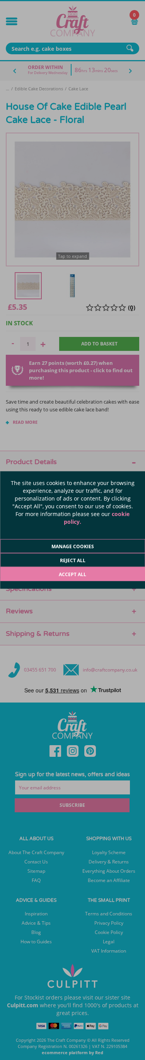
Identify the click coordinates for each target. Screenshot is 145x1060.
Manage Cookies (72, 546)
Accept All (72, 574)
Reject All (72, 560)
